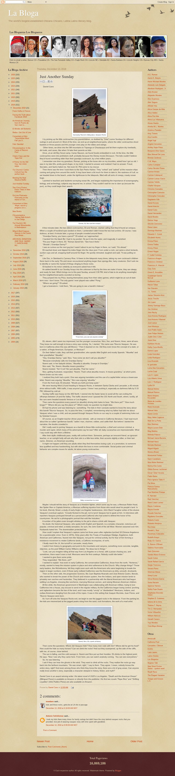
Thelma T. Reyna (154, 605)
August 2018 (18, 262)
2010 (13, 319)
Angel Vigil (152, 140)
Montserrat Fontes (155, 455)
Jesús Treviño (153, 299)
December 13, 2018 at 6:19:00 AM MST (61, 708)
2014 (13, 304)
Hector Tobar (153, 285)
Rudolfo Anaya (153, 537)
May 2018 (17, 273)
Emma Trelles (153, 244)
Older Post (136, 741)
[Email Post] (72, 687)
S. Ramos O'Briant (155, 544)
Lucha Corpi (152, 371)
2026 (13, 75)
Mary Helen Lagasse (156, 417)
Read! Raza (152, 672)
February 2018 (19, 284)
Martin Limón (153, 414)
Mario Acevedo (153, 407)
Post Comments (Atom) (57, 747)
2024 (13, 82)
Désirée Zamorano (155, 224)
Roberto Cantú (153, 520)
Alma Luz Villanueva (156, 120)
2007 (13, 331)
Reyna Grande (153, 510)
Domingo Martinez (155, 231)
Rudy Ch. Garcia (154, 541)
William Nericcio (154, 616)
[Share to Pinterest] (51, 81)
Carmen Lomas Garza (156, 179)
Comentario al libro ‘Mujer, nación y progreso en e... (20, 205)
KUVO (150, 649)
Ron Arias (151, 527)
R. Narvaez (152, 496)
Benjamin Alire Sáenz (156, 151)
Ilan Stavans (153, 288)
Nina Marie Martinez (156, 462)
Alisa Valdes (153, 113)
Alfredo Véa (152, 106)
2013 (13, 308)
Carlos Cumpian (154, 165)
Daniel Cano (53, 687)
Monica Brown (153, 452)
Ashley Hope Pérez (155, 147)
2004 (13, 342)
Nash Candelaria (154, 459)
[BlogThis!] (43, 81)
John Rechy (152, 313)
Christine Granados (155, 189)
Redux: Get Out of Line (22, 132)
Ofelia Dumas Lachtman (157, 469)
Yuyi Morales (153, 623)
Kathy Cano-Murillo (155, 347)
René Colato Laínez (155, 503)
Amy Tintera (152, 134)
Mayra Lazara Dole (155, 428)
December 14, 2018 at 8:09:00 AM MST (61, 725)
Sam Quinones (153, 551)
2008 (13, 327)
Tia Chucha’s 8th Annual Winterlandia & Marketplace (21, 225)
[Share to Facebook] (48, 81)
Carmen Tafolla (154, 182)
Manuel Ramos (154, 392)
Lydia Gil (151, 385)
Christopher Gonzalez (156, 196)
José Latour (152, 323)
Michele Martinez (154, 445)
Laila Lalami (152, 652)
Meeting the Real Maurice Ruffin (19, 179)
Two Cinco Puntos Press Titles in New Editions (21, 190)
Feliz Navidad (18, 144)
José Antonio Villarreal (156, 319)
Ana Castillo (152, 137)
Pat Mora (151, 483)
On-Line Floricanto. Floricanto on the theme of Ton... (20, 197)
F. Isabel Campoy (155, 255)
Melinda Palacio (154, 435)
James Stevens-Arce (156, 295)
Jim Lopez (152, 302)
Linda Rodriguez (154, 358)
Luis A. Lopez (153, 375)
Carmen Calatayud (155, 175)
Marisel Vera (153, 410)
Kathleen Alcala (154, 344)
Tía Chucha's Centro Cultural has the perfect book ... (21, 172)
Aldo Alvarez (153, 92)
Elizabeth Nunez (154, 238)
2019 (13, 101)
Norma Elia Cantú (155, 466)
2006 (13, 334)
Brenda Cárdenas (154, 158)
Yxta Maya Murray (155, 626)
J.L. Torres (152, 292)
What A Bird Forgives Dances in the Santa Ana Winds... (22, 233)
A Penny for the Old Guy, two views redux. (20, 164)
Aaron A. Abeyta (154, 78)
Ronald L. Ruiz (153, 530)
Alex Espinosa (153, 99)
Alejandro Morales (155, 95)
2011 (13, 315)
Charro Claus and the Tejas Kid (21, 157)
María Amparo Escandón (153, 397)
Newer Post (43, 741)
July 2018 (17, 265)
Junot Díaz (152, 340)
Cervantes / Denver (155, 646)
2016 (13, 297)
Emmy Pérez (153, 248)
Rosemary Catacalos (156, 534)
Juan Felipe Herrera (155, 333)
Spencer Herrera (154, 586)
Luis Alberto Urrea (155, 378)
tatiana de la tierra (155, 602)
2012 (13, 312)
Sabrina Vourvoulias (155, 548)
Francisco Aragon (154, 258)
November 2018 (19, 250)
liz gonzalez (152, 365)
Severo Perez (153, 569)
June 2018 (17, 269)
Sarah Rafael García (156, 562)
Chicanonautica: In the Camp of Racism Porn (21, 150)
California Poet (153, 642)
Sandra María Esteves (156, 555)
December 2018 (19, 108)
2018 (13, 105)
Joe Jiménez (153, 309)
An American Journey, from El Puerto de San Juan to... (21, 123)
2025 (13, 78)
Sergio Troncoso (154, 565)
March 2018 (18, 280)
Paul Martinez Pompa (156, 492)
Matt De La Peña (154, 421)
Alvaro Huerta (153, 123)
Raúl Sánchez (153, 499)
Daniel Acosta (153, 203)
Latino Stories (153, 656)
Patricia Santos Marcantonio (154, 488)
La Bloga (23, 12)
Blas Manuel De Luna (156, 154)
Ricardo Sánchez (154, 513)
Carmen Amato (153, 172)
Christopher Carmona (156, 193)
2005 (13, 338)
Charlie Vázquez (154, 186)
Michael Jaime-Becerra (157, 438)
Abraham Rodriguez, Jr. (157, 89)
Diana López (153, 227)
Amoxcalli (151, 639)
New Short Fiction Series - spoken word (156, 667)
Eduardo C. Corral (155, 234)
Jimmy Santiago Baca (156, 306)
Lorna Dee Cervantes (156, 368)
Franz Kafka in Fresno (21, 111)
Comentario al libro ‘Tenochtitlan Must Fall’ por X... (21, 138)
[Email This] (41, 81)
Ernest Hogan (153, 251)
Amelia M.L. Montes (156, 127)
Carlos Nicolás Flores (156, 168)
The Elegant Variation (156, 675)
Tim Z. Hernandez (155, 609)
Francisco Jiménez (155, 262)
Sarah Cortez (153, 558)
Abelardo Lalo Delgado (156, 85)
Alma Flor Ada (153, 116)
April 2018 (17, 277)
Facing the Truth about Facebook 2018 (21, 116)
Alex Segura (152, 102)
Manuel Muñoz (153, 389)
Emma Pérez (153, 241)
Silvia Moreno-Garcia (156, 579)
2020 (13, 97)
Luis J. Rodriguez (154, 382)
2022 (13, 90)
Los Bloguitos (153, 659)
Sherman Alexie (154, 572)
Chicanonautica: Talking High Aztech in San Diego (21, 217)
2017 (13, 293)
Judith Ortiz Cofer (155, 337)
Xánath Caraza (153, 619)
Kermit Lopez (153, 351)
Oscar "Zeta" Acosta (156, 473)
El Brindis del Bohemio (22, 129)
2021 (13, 93)
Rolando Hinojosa (154, 523)
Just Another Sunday (21, 184)
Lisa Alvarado (153, 361)
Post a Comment (50, 730)
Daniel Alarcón (153, 206)
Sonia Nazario (153, 582)
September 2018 (20, 258)
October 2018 (18, 254)
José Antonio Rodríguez (157, 316)
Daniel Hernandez (155, 213)
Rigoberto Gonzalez (155, 516)
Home (90, 741)
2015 (13, 300)
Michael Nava (153, 442)
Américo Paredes (154, 130)
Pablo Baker (152, 476)
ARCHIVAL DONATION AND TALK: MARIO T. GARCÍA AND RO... (22, 242)
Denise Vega (153, 220)
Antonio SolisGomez (55, 716)
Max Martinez (153, 424)
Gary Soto (152, 269)
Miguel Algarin (153, 448)
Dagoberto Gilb (153, 199)
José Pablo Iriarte (155, 330)
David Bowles (153, 217)
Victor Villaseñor (154, 612)
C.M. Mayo (152, 161)
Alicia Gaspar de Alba (156, 109)
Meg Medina (152, 431)
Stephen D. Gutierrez (156, 598)
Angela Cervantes (155, 144)
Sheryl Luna (152, 576)
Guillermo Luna (154, 281)
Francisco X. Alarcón (156, 265)
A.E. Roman (152, 75)
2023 (13, 86)
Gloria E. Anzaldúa (155, 272)
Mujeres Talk (153, 663)
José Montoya (153, 326)
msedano (50, 701)
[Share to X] (46, 81)
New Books (17, 211)
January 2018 (18, 288)
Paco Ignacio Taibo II (156, 480)
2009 (13, 323)
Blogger (118, 771)
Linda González (154, 354)
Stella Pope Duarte (155, 589)
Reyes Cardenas (154, 506)
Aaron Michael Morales (157, 82)
